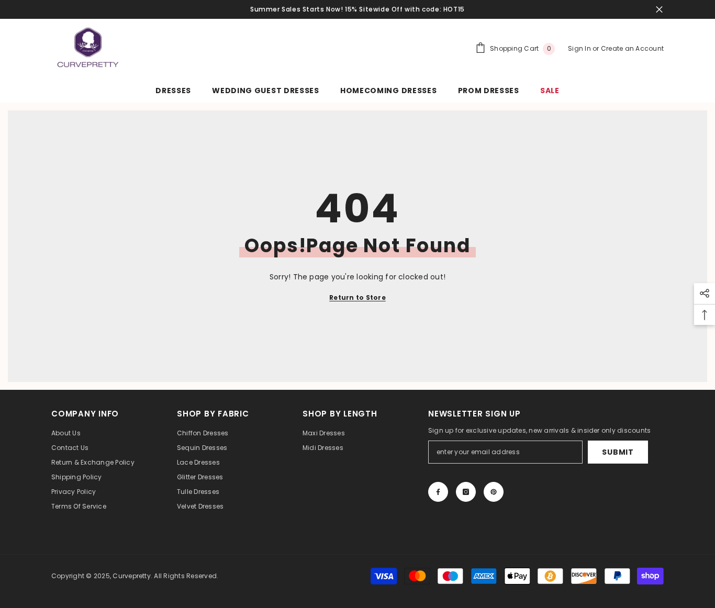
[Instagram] (466, 492)
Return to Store (357, 297)
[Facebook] (438, 492)
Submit (617, 452)
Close (659, 9)
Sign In (580, 48)
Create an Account (632, 48)
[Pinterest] (494, 492)
